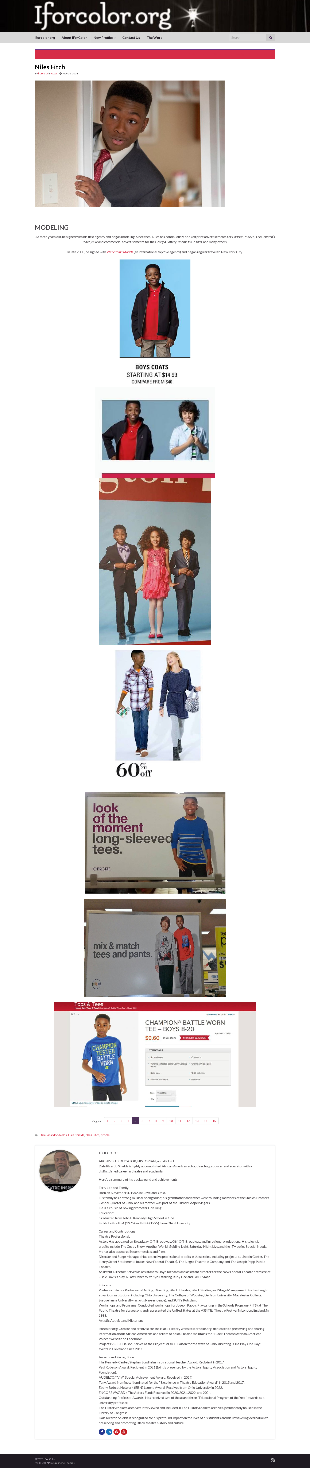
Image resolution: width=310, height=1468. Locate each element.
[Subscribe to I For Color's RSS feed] (273, 1459)
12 (188, 1121)
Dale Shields (76, 1135)
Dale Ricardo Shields (53, 1135)
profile (105, 1135)
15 (214, 1121)
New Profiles (104, 37)
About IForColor (74, 37)
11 (179, 1121)
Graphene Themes (64, 1462)
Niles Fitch (93, 1135)
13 (197, 1121)
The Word (155, 37)
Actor (54, 73)
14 (205, 1121)
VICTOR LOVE (52, 54)
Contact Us (131, 37)
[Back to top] (300, 1458)
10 (171, 1121)
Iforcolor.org (45, 37)
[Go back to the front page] (155, 16)
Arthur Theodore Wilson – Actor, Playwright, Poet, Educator (228, 54)
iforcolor (43, 73)
